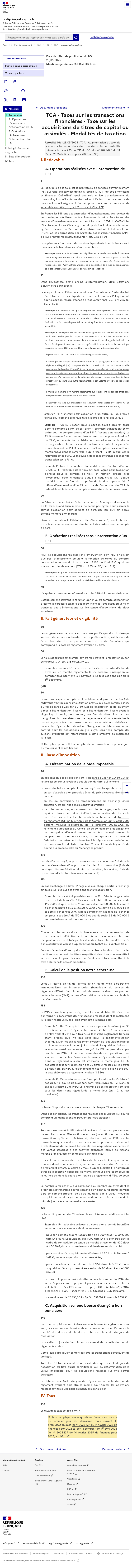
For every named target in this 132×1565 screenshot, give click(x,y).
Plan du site (59, 1553)
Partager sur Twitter (6, 100)
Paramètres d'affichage (112, 1553)
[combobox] (39, 37)
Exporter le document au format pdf (6, 82)
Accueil (6, 44)
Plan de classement (23, 44)
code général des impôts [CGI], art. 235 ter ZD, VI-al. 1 (85, 205)
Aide (5, 1465)
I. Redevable (14, 115)
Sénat (70, 1504)
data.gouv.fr (83, 1543)
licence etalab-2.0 (68, 1560)
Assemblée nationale (76, 1465)
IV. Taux (9, 161)
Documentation (42, 1475)
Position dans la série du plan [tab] (21, 66)
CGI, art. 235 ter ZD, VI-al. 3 (94, 566)
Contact (6, 1470)
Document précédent (53, 107)
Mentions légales (41, 1553)
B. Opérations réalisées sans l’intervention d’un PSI (20, 137)
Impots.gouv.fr (74, 1499)
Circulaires (72, 1478)
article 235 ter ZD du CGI (109, 778)
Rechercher (76, 37)
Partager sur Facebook (23, 91)
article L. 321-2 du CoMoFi (96, 562)
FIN (47, 44)
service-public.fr (32, 1543)
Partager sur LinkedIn (15, 100)
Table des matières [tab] (15, 58)
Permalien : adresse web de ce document (6, 91)
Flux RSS (38, 1465)
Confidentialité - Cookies (81, 1553)
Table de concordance (45, 1470)
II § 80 (99, 1072)
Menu (127, 4)
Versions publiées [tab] (14, 73)
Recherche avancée (102, 37)
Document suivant (114, 107)
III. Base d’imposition (18, 156)
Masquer (14, 109)
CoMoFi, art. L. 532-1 (90, 237)
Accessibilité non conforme (15, 1553)
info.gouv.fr (9, 1543)
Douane (71, 1484)
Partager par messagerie (24, 100)
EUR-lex (70, 1489)
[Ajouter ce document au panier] (15, 82)
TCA (39, 44)
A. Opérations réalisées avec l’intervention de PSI (21, 123)
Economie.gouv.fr (75, 1494)
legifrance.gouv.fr (59, 1543)
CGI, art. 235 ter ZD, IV (70, 662)
